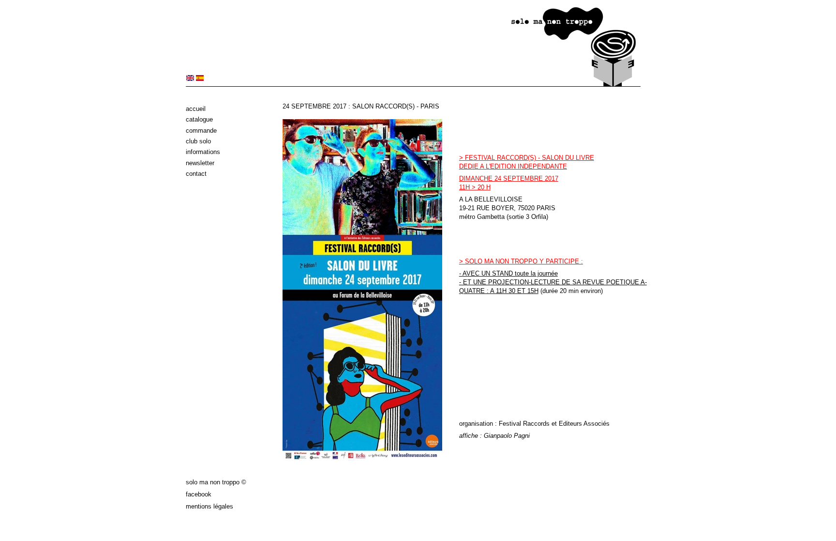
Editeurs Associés (584, 423)
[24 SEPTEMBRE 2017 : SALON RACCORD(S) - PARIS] (190, 78)
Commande (201, 130)
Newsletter (200, 163)
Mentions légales (209, 506)
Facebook (198, 494)
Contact (196, 173)
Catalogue (199, 119)
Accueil (196, 108)
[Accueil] (413, 84)
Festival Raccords (524, 423)
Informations (203, 151)
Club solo (198, 141)
